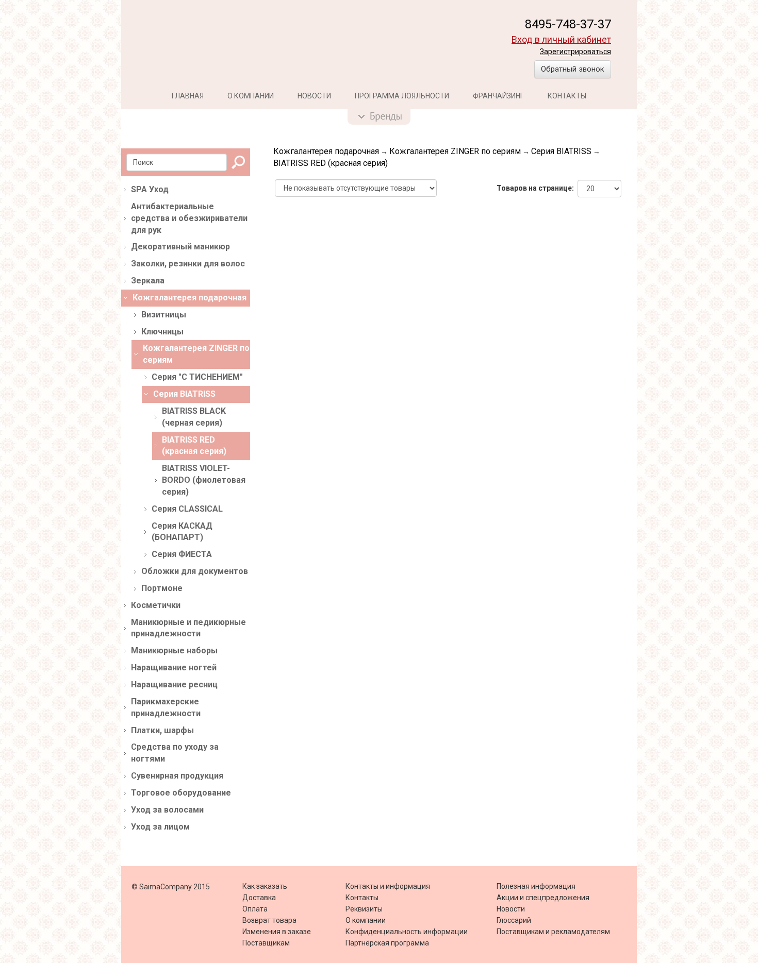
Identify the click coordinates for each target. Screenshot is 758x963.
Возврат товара (269, 920)
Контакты (567, 96)
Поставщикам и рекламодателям (553, 931)
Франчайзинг (498, 96)
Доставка (259, 897)
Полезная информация (536, 886)
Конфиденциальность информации (406, 931)
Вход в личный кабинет (561, 39)
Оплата (255, 909)
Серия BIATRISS (561, 151)
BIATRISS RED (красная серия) (330, 163)
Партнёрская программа (387, 943)
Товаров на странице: (535, 188)
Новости (314, 96)
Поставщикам (266, 943)
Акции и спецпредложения (543, 897)
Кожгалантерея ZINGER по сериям (455, 151)
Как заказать (264, 886)
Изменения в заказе (276, 931)
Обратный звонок (572, 69)
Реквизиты (364, 909)
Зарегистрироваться (575, 51)
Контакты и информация (387, 886)
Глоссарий (514, 920)
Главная (188, 96)
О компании (250, 96)
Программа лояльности (402, 96)
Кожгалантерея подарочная (326, 151)
